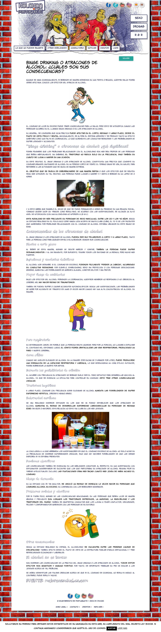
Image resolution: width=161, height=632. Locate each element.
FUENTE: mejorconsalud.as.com (57, 580)
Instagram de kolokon (129, 5)
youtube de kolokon (122, 5)
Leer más (122, 628)
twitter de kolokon (115, 5)
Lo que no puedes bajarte (29, 48)
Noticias (92, 48)
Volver (126, 58)
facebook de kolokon (108, 5)
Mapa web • (98, 607)
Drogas (138, 26)
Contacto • (75, 607)
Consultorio (77, 48)
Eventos (104, 48)
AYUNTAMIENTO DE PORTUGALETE (73, 601)
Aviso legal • (61, 607)
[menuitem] (136, 3)
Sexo (139, 18)
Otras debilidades (57, 48)
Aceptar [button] (111, 628)
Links (115, 48)
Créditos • (86, 607)
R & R (139, 35)
